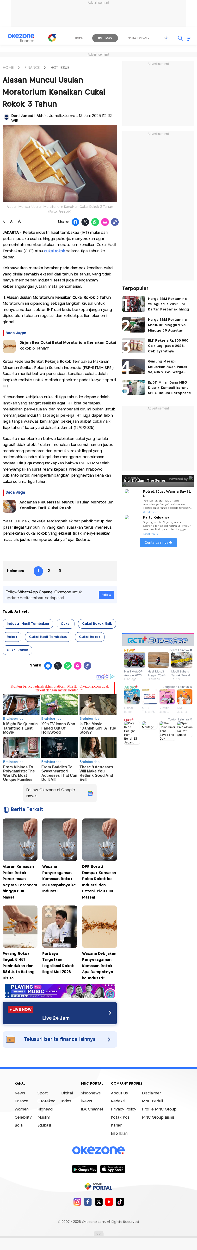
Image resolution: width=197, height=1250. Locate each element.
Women (22, 1109)
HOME (8, 68)
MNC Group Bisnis (158, 1117)
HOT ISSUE (59, 68)
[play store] (84, 1169)
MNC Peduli (152, 1101)
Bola (19, 1125)
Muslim (43, 1117)
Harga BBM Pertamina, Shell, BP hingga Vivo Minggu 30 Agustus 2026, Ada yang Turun (167, 325)
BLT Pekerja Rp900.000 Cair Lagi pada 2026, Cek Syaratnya (168, 346)
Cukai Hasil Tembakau (48, 637)
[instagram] (77, 1202)
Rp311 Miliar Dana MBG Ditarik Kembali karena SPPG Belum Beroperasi (169, 388)
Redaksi (118, 1101)
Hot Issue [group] (105, 38)
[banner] (60, 997)
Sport (42, 1093)
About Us (119, 1093)
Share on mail (105, 222)
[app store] (112, 1169)
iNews (86, 1101)
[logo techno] (20, 38)
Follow (106, 594)
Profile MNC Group (159, 1109)
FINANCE (32, 68)
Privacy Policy (123, 1109)
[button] (167, 38)
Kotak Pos (120, 1117)
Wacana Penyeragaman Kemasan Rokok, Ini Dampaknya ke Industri (59, 879)
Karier (116, 1125)
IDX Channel (92, 1109)
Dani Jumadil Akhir (29, 116)
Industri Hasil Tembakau (28, 623)
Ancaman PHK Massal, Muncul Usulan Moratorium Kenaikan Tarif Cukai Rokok (66, 505)
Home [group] (79, 38)
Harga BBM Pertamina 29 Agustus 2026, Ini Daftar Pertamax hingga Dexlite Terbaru (169, 304)
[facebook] (88, 1202)
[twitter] (99, 1202)
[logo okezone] (98, 1150)
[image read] (9, 346)
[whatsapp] (95, 222)
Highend (45, 1109)
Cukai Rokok (89, 637)
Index (66, 1101)
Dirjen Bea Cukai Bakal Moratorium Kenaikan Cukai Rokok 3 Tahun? (67, 345)
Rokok (12, 637)
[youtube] (109, 1202)
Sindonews (91, 1093)
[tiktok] (120, 1202)
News (20, 1093)
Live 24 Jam (56, 1018)
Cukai (65, 623)
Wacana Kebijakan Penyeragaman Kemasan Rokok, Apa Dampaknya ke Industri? (99, 966)
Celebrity (23, 1117)
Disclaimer (151, 1093)
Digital (67, 1093)
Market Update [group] (138, 38)
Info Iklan (119, 1133)
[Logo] (52, 38)
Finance (21, 1101)
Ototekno (46, 1101)
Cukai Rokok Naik (97, 623)
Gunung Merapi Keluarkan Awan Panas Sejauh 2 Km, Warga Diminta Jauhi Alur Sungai (167, 367)
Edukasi (44, 1125)
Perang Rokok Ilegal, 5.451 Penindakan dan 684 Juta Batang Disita (19, 966)
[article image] (133, 304)
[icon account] (6, 117)
